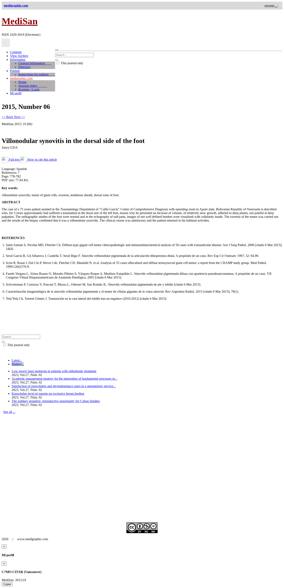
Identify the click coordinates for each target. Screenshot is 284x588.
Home (22, 82)
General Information (35, 63)
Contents (16, 52)
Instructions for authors (36, 74)
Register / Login (29, 89)
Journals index (32, 86)
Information (17, 59)
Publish (15, 71)
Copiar (7, 584)
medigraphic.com (21, 78)
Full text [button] (14, 159)
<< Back (8, 117)
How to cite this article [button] (42, 159)
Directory (24, 67)
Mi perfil (15, 93)
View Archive (19, 56)
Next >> (19, 117)
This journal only (71, 63)
